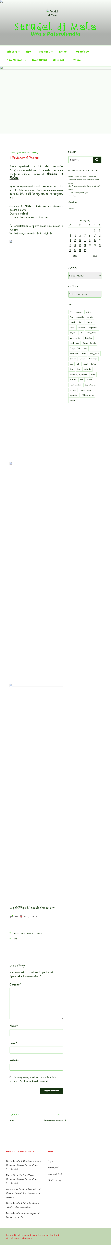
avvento (89, 317)
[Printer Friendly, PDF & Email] (24, 916)
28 (85, 250)
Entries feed (53, 1167)
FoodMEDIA (39, 60)
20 (80, 245)
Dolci (16, 933)
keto (71, 364)
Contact (58, 60)
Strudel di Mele (55, 26)
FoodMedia (74, 353)
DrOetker (88, 338)
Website (14, 1060)
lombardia (87, 369)
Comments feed (55, 1173)
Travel (63, 51)
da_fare (73, 332)
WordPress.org (54, 1179)
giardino (83, 358)
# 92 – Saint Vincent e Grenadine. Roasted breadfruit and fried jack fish (23, 1165)
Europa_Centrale (89, 343)
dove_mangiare (75, 338)
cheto (80, 322)
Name (14, 1026)
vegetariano (74, 395)
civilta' (72, 327)
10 (99, 235)
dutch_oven (74, 343)
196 (71, 311)
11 (70, 240)
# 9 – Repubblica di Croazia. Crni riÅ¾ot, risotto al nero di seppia (23, 1193)
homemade (93, 358)
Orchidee (82, 51)
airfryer (88, 311)
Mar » (95, 255)
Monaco (44, 51)
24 (100, 245)
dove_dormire (91, 332)
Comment (15, 984)
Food (23, 933)
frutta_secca (94, 353)
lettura (93, 364)
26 (75, 250)
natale (93, 374)
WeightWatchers (88, 395)
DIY (81, 332)
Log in (50, 1161)
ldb (15, 939)
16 (95, 240)
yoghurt (72, 400)
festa (85, 348)
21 (85, 245)
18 (70, 245)
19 (75, 245)
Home (77, 60)
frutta (84, 353)
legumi (85, 364)
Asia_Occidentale (77, 317)
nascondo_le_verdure (78, 374)
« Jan (75, 255)
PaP (81, 379)
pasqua (89, 379)
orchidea (73, 379)
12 (75, 240)
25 (70, 250)
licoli (71, 369)
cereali (72, 322)
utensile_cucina (85, 390)
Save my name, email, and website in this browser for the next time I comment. (33, 1079)
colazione (81, 327)
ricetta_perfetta (75, 384)
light (78, 369)
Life (28, 51)
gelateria (73, 358)
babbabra (34, 153)
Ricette (12, 51)
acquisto (79, 311)
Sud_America (90, 384)
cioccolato (89, 322)
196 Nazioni (15, 60)
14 (85, 240)
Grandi (30, 933)
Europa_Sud (75, 348)
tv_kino (73, 390)
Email (13, 1043)
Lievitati (39, 933)
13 (80, 240)
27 (80, 250)
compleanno (92, 327)
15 (89, 240)
